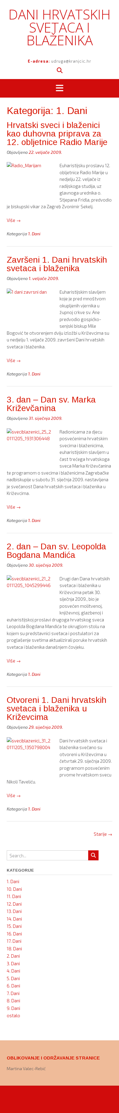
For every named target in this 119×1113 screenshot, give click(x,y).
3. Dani (13, 963)
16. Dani (14, 933)
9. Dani (13, 1008)
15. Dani (14, 926)
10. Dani (14, 889)
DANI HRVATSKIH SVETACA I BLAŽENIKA (59, 27)
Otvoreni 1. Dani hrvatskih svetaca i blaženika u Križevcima (56, 708)
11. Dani (14, 896)
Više (14, 220)
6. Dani (13, 985)
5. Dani (13, 978)
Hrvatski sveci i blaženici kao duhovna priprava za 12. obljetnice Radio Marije (57, 133)
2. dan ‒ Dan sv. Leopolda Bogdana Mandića (56, 551)
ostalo (13, 1015)
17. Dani (14, 941)
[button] (59, 88)
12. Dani (14, 904)
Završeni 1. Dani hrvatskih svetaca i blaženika (57, 264)
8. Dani (13, 1000)
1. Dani (34, 233)
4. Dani (13, 970)
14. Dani (14, 918)
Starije (103, 834)
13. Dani (14, 911)
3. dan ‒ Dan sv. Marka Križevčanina (51, 404)
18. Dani (14, 948)
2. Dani (13, 956)
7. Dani (13, 993)
